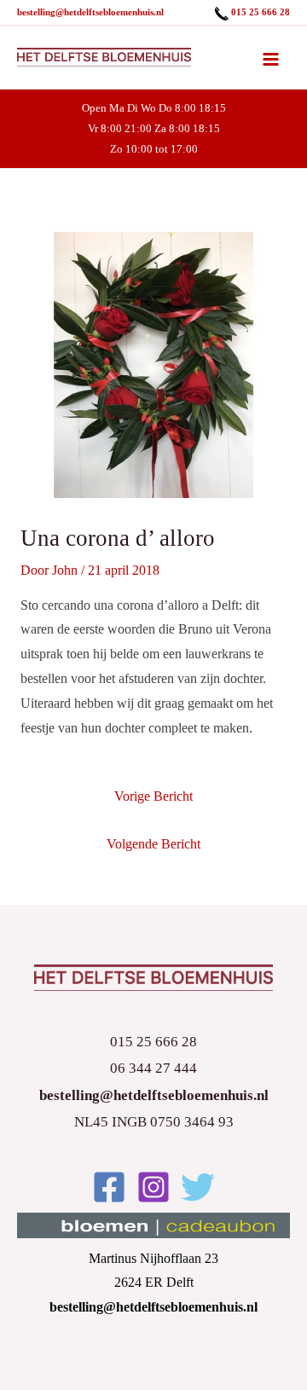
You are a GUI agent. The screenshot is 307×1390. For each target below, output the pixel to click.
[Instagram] (153, 1187)
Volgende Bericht (153, 844)
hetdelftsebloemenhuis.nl (114, 12)
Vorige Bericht (153, 796)
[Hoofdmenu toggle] (271, 59)
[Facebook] (109, 1187)
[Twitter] (198, 1187)
